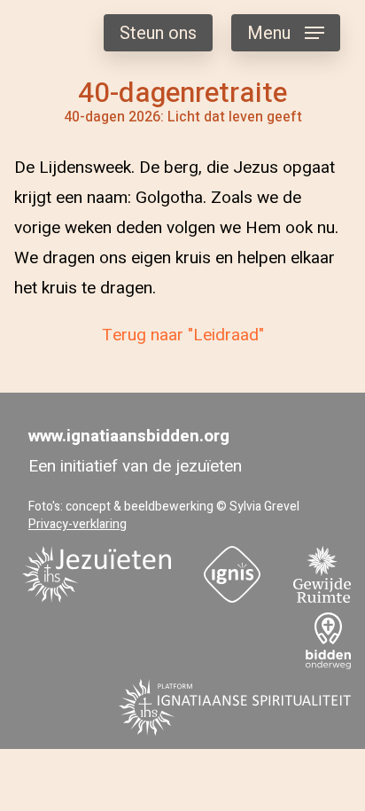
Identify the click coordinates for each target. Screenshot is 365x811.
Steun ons (158, 33)
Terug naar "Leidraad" (183, 335)
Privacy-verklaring (77, 524)
